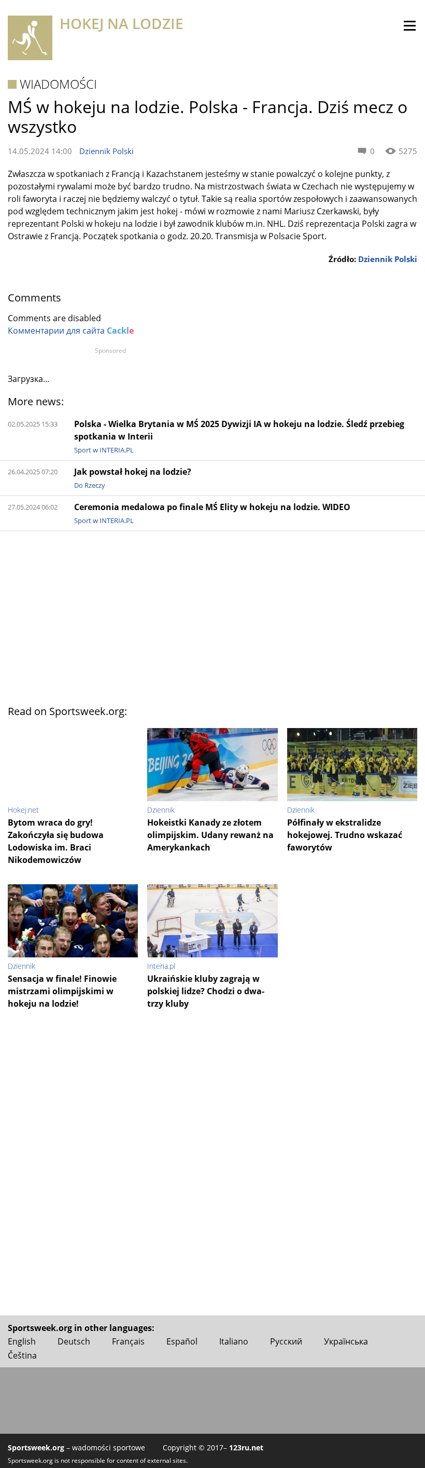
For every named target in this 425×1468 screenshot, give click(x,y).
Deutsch (74, 1341)
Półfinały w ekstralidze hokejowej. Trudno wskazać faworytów (344, 835)
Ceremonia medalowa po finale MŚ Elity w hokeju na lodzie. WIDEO (212, 507)
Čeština (22, 1355)
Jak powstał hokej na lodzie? (132, 471)
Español (181, 1341)
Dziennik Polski (106, 151)
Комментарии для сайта (71, 330)
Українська (346, 1341)
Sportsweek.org (36, 1447)
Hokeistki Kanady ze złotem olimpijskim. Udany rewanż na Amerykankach (210, 835)
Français (128, 1341)
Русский (286, 1341)
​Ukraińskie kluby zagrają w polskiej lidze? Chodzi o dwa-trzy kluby (205, 991)
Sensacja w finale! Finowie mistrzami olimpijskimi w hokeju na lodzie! (62, 991)
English (22, 1341)
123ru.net (246, 1447)
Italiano (233, 1341)
